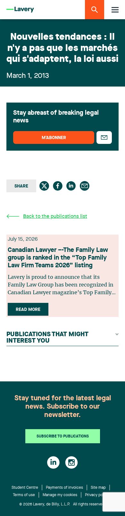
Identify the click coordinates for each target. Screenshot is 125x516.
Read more (28, 309)
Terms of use (24, 495)
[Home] (20, 10)
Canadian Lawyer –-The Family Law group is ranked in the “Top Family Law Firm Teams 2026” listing (58, 258)
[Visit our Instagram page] (71, 462)
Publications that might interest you (47, 337)
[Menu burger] (115, 10)
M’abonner (54, 138)
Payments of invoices (64, 488)
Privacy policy (97, 495)
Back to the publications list (55, 216)
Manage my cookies (60, 495)
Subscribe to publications (63, 436)
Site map (98, 488)
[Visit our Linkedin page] (53, 462)
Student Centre (25, 488)
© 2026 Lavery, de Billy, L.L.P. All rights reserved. (62, 504)
